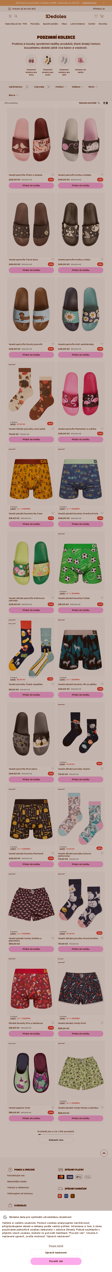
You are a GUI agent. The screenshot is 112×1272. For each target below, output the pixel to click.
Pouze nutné (56, 1246)
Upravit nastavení (56, 1252)
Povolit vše (56, 1261)
